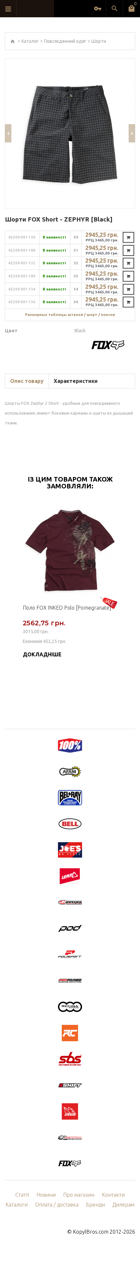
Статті (22, 1195)
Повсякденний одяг (65, 41)
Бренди (95, 1205)
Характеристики (76, 381)
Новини (46, 1195)
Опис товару (27, 381)
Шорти (98, 41)
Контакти (113, 1195)
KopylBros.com (90, 1232)
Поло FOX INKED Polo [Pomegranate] (67, 608)
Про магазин (78, 1195)
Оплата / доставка (56, 1205)
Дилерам (123, 1205)
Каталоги (17, 1205)
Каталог (30, 41)
